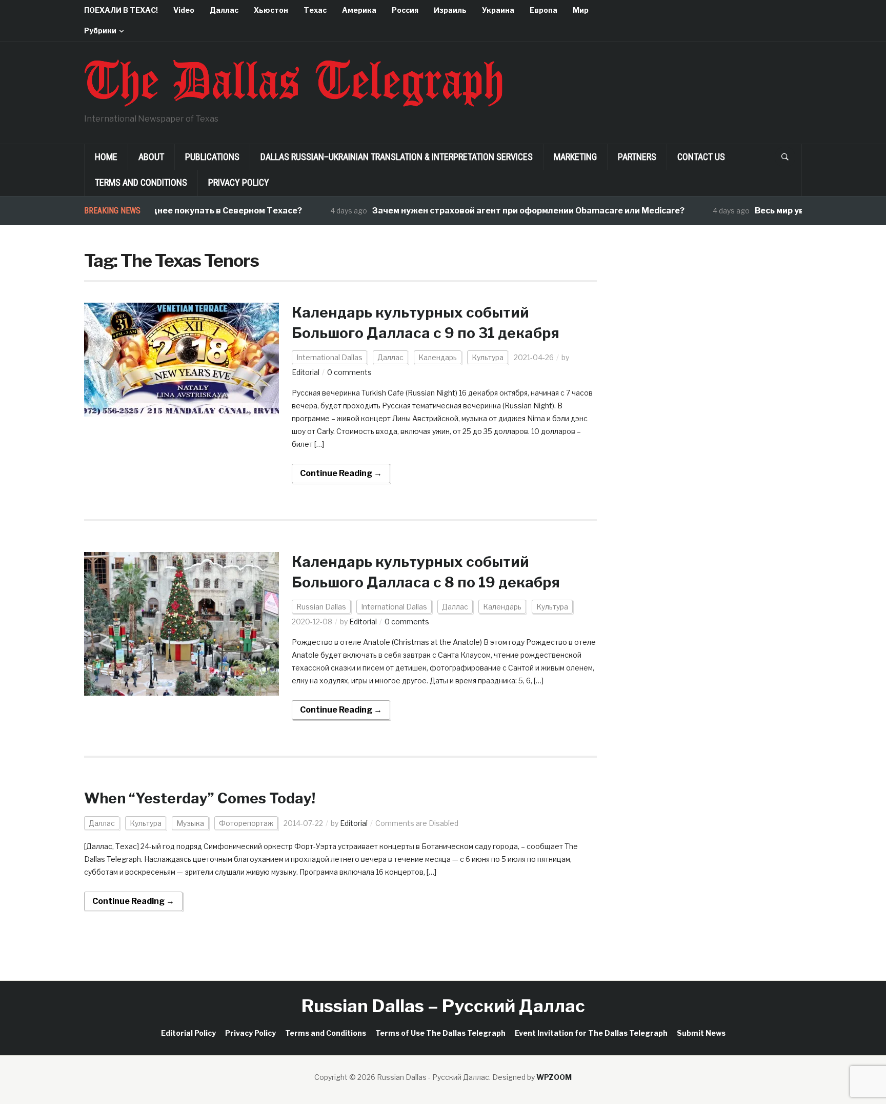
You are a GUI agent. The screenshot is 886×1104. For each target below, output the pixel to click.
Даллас (224, 10)
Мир (581, 10)
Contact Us (701, 156)
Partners (637, 156)
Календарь (437, 357)
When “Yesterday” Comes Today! (199, 798)
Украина (498, 10)
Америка (359, 10)
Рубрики (100, 30)
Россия (405, 10)
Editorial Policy (188, 1033)
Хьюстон (271, 10)
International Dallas (329, 357)
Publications (212, 156)
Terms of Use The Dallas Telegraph (440, 1033)
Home (106, 156)
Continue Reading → (341, 473)
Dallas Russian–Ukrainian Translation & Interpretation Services (396, 156)
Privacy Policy (238, 182)
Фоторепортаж (246, 823)
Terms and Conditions (141, 182)
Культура (488, 357)
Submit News (701, 1033)
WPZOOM (554, 1077)
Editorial (305, 372)
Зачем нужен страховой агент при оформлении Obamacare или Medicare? (509, 210)
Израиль (450, 10)
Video (183, 10)
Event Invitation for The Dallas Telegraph (591, 1033)
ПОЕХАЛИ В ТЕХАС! (121, 10)
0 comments (349, 372)
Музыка (190, 823)
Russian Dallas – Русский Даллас (443, 1005)
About (151, 156)
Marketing (575, 156)
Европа (543, 10)
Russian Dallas (321, 606)
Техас (315, 10)
